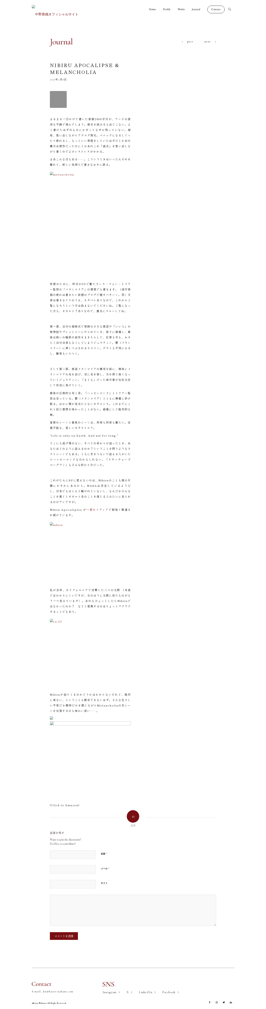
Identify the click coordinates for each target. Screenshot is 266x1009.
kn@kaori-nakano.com (58, 991)
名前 (104, 853)
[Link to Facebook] (210, 1002)
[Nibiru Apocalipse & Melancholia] (58, 99)
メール (105, 868)
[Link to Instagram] (217, 1002)
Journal (61, 41)
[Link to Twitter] (224, 1002)
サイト (104, 883)
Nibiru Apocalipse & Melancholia (84, 68)
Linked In (145, 992)
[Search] (231, 9)
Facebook (168, 992)
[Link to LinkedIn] (231, 1002)
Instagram (109, 992)
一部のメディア (97, 510)
